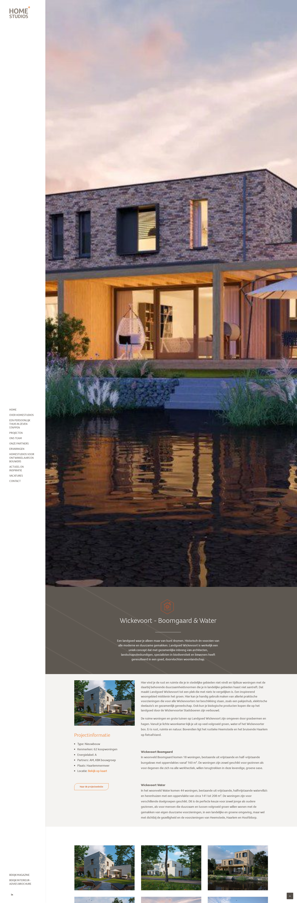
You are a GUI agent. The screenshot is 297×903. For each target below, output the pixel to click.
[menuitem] (22, 409)
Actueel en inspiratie (16, 468)
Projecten (16, 433)
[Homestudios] (22, 12)
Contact (15, 481)
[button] (12, 895)
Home (12, 409)
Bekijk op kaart (97, 771)
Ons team (15, 438)
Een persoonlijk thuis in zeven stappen (19, 423)
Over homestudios (21, 415)
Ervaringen (16, 449)
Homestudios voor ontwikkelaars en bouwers (21, 457)
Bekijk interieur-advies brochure (20, 882)
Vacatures (16, 475)
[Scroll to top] (290, 896)
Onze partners (19, 443)
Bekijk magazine (19, 875)
